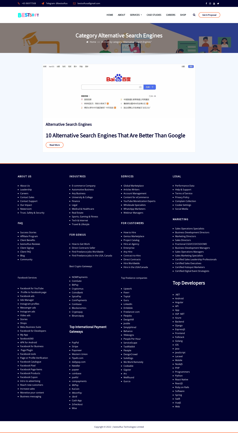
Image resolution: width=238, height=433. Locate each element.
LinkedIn (128, 304)
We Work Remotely (133, 362)
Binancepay (78, 315)
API (176, 306)
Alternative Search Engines (69, 124)
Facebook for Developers (33, 330)
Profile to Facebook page (33, 292)
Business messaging (30, 396)
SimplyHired (130, 327)
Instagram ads (27, 311)
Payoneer (77, 350)
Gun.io (127, 381)
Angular (179, 302)
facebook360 (26, 338)
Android (179, 298)
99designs (129, 335)
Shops (23, 323)
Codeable (128, 365)
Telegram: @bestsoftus (56, 3)
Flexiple (127, 350)
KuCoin (75, 388)
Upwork (128, 288)
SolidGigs (128, 358)
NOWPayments (80, 277)
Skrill (74, 396)
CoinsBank (77, 292)
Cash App (77, 400)
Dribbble (128, 307)
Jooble (127, 323)
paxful (75, 377)
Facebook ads (27, 296)
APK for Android (28, 342)
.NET (177, 294)
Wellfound (129, 377)
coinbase (76, 373)
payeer (75, 369)
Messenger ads (28, 307)
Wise (74, 408)
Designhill (129, 319)
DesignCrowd (130, 354)
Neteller (76, 365)
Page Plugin (27, 350)
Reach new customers (31, 384)
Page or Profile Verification (34, 357)
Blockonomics (79, 307)
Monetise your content (32, 392)
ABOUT (121, 14)
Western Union (80, 354)
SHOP (183, 14)
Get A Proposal (209, 15)
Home (93, 41)
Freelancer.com (132, 311)
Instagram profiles (29, 303)
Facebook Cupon (29, 377)
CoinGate (77, 280)
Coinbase (77, 304)
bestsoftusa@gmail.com (89, 3)
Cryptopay (77, 311)
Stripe (75, 346)
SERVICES (135, 14)
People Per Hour (132, 338)
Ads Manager (27, 299)
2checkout (77, 404)
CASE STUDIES (154, 14)
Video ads (25, 315)
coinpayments (79, 381)
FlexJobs (128, 315)
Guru (126, 300)
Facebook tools (28, 354)
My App (24, 334)
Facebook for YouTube (32, 288)
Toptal (127, 296)
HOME (110, 14)
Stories (24, 319)
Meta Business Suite (30, 327)
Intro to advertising (30, 381)
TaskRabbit (129, 346)
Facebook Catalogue (30, 361)
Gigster (127, 369)
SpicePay (76, 296)
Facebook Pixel (28, 365)
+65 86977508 (29, 3)
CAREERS (170, 14)
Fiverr (126, 292)
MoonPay (77, 392)
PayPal (75, 342)
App (177, 310)
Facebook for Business (32, 346)
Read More (55, 145)
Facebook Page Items (31, 369)
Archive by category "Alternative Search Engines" (126, 41)
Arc (125, 373)
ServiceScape (130, 342)
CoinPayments (79, 300)
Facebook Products (30, 373)
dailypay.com (79, 361)
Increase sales (27, 388)
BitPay (75, 284)
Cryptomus (77, 288)
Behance (128, 331)
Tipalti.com (77, 358)
